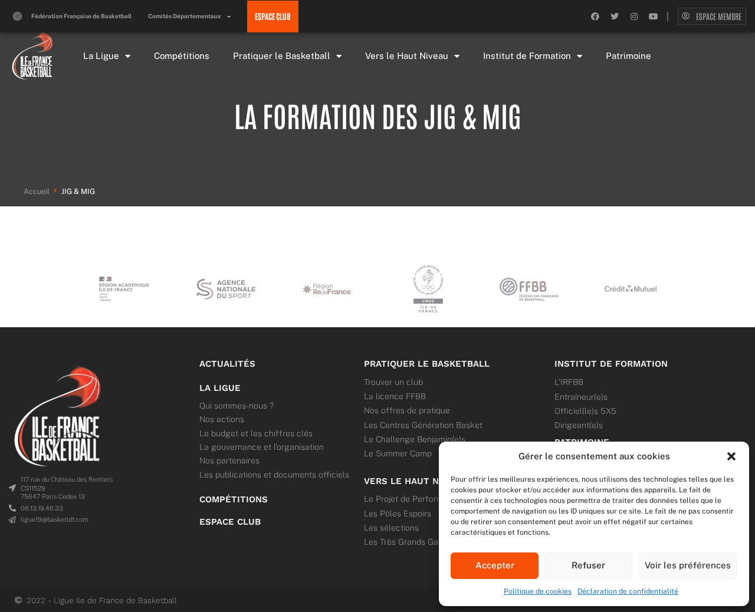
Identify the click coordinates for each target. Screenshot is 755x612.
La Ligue (101, 56)
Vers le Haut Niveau (406, 56)
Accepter (494, 565)
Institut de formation (611, 363)
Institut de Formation (527, 56)
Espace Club (230, 521)
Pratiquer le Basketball (281, 56)
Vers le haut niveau (415, 481)
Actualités (227, 363)
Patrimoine (628, 56)
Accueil (37, 191)
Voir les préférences (688, 565)
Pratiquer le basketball (427, 363)
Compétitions (181, 56)
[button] (731, 456)
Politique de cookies (538, 591)
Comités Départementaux (184, 15)
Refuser (588, 565)
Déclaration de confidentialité (627, 591)
